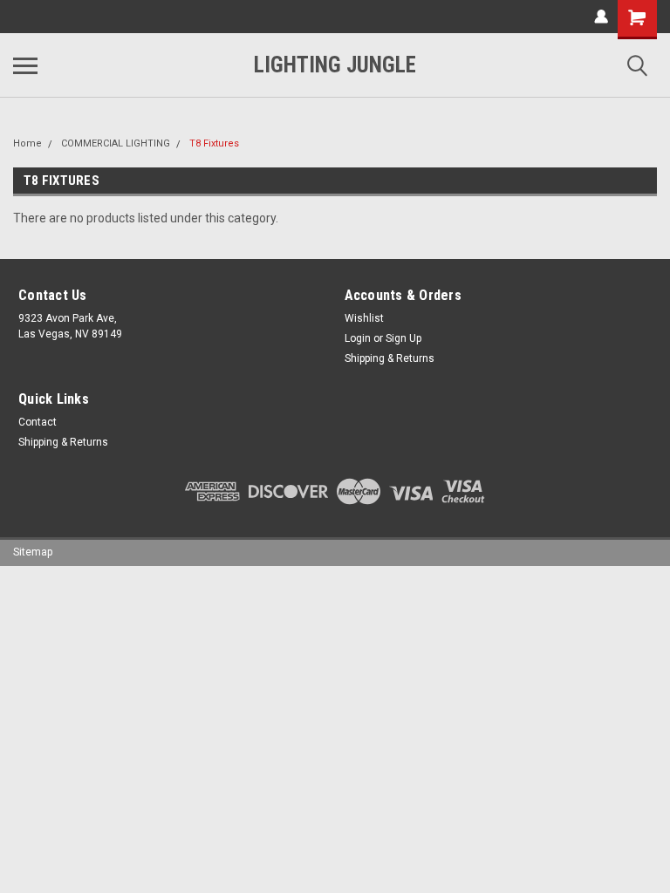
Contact (37, 422)
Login (358, 338)
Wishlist (364, 318)
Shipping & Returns (389, 358)
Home (27, 143)
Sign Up (403, 338)
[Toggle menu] (25, 65)
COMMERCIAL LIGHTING (115, 143)
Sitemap (32, 552)
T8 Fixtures (214, 143)
